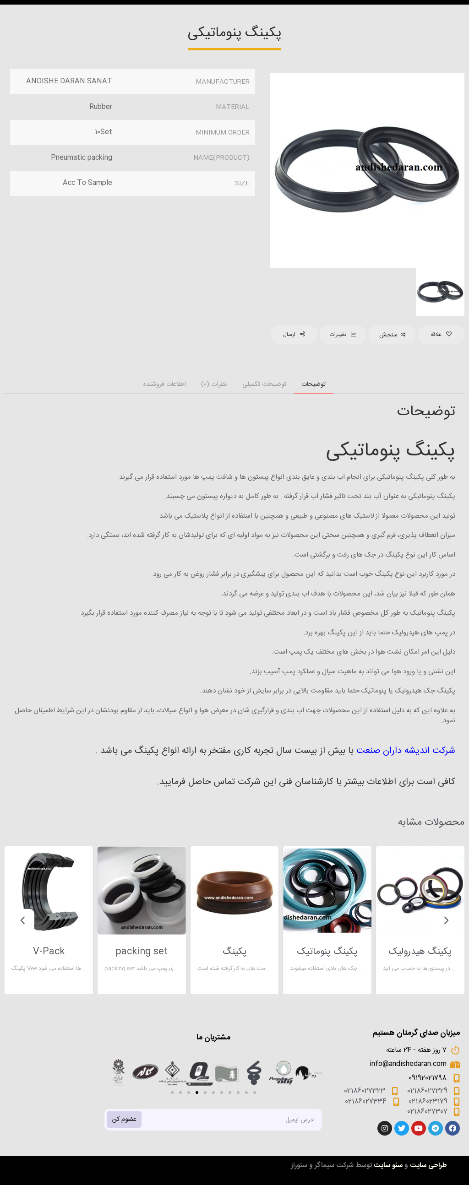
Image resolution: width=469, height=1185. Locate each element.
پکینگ (235, 952)
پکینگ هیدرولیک (420, 952)
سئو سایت (388, 1165)
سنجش (388, 335)
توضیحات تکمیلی (264, 384)
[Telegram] (435, 1128)
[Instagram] (384, 1128)
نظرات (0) (214, 384)
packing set (141, 952)
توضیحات (313, 384)
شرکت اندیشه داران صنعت (404, 750)
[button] (172, 1092)
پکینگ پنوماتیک (327, 952)
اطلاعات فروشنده (164, 384)
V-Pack (49, 952)
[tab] (314, 384)
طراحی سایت (428, 1165)
